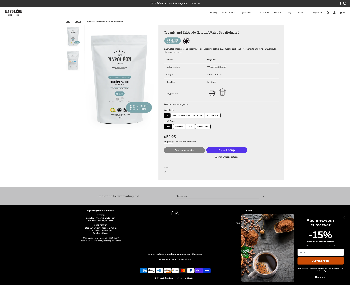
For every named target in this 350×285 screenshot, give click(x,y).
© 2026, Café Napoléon (164, 278)
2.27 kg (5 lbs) (213, 114)
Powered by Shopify (185, 278)
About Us (278, 12)
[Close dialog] (343, 217)
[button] (318, 12)
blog (289, 12)
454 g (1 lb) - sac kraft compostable (187, 114)
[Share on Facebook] (165, 172)
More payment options (226, 157)
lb (167, 114)
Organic (78, 22)
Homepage (213, 12)
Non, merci (320, 277)
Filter (190, 125)
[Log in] (334, 12)
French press (203, 125)
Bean (168, 125)
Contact (299, 12)
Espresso (179, 125)
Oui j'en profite (320, 261)
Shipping (168, 142)
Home (68, 22)
